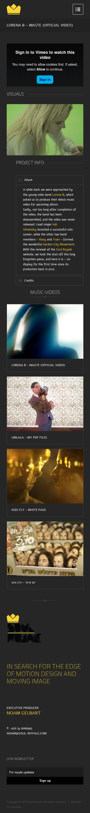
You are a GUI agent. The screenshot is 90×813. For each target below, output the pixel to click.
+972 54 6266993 (21, 728)
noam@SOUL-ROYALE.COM (27, 733)
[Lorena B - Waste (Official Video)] (45, 331)
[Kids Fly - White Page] (45, 476)
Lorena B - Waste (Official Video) (38, 365)
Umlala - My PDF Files (29, 437)
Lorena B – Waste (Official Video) (40, 25)
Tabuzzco (15, 807)
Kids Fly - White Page (29, 510)
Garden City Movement (58, 244)
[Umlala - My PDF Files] (45, 404)
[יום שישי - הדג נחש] (45, 549)
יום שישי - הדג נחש (24, 582)
